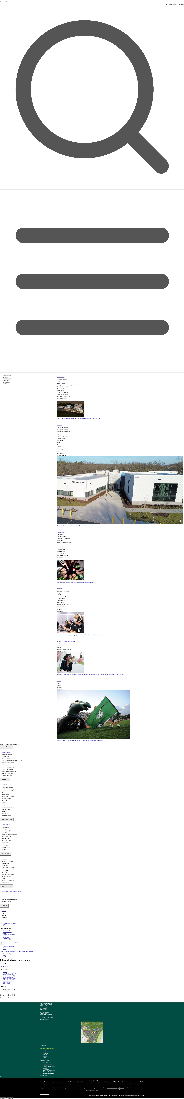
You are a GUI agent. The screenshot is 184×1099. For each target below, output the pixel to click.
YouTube (45, 1054)
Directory (5, 933)
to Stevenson (4, 1076)
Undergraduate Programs (15, 951)
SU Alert (5, 936)
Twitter (44, 1052)
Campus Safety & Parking (9, 934)
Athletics (59, 681)
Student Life (59, 588)
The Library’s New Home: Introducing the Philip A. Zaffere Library (72, 525)
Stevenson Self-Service (8, 939)
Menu (2, 943)
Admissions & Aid (61, 532)
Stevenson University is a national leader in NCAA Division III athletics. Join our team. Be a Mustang (80, 740)
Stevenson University (5, 1)
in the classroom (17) (7, 983)
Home (1, 951)
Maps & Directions (7, 932)
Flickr (44, 1057)
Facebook (45, 1050)
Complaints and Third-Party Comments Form (115, 1088)
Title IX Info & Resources (49, 1070)
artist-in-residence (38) (8, 974)
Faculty (4, 949)
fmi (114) (5, 972)
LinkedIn (45, 1056)
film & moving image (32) (9, 975)
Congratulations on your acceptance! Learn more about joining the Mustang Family (75, 582)
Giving (4, 925)
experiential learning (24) (8, 977)
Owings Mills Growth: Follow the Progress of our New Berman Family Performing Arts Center (78, 418)
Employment (6, 937)
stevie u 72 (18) (6, 982)
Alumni (4, 924)
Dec (14, 989)
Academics (59, 425)
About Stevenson (60, 377)
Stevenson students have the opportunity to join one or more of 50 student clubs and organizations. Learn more (82, 635)
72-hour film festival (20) (8, 979)
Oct (1, 989)
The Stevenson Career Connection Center (66, 641)
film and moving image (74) (9, 973)
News (4, 947)
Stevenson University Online (9, 923)
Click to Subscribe (4, 966)
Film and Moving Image (8, 946)
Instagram (45, 1053)
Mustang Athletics (44, 1075)
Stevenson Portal (6, 938)
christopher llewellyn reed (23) (10, 978)
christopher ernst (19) (8, 981)
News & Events (6, 930)
